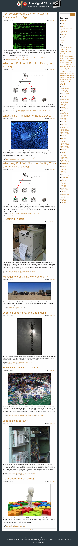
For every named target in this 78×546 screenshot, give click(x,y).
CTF (62, 22)
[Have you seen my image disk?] (29, 389)
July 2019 (63, 137)
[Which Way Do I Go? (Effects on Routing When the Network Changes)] (29, 187)
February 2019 (64, 140)
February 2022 (64, 107)
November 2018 (65, 144)
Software (38, 415)
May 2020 (63, 121)
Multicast (14, 158)
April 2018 (63, 155)
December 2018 (65, 143)
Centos (68, 49)
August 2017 (64, 168)
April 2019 (63, 138)
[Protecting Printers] (29, 242)
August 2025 (64, 90)
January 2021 (64, 112)
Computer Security (64, 53)
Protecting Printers (13, 218)
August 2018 (64, 149)
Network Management (17, 57)
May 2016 (63, 174)
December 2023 (65, 99)
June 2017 (63, 171)
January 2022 (64, 108)
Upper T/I (40, 57)
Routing (31, 57)
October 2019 (64, 132)
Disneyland (73, 56)
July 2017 (63, 169)
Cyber (62, 23)
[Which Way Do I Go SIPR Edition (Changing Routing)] (29, 87)
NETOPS (18, 110)
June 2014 (63, 202)
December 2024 (65, 93)
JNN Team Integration (15, 420)
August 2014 (64, 199)
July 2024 (63, 96)
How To (63, 26)
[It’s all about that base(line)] (29, 500)
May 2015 (63, 185)
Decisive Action (68, 56)
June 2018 (63, 152)
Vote (68, 81)
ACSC (61, 47)
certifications (72, 49)
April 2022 (63, 105)
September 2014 (65, 197)
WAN (45, 57)
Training (72, 77)
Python (66, 73)
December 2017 (65, 161)
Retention (73, 73)
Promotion (62, 73)
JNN (10, 473)
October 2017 (64, 165)
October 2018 (64, 146)
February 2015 (64, 189)
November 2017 (65, 163)
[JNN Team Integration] (29, 444)
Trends (35, 57)
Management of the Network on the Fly (25, 276)
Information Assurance (14, 271)
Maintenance (64, 31)
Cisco (10, 57)
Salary (72, 75)
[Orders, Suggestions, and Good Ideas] (29, 336)
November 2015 (65, 175)
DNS (60, 58)
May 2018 (63, 154)
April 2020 (63, 122)
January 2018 (64, 160)
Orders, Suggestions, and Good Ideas (24, 312)
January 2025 (64, 91)
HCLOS (13, 110)
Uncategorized (64, 39)
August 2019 (64, 135)
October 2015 (64, 177)
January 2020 (64, 127)
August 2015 (64, 180)
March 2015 (64, 188)
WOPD (30, 362)
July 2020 (63, 118)
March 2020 (64, 124)
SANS (61, 77)
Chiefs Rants (63, 51)
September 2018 (65, 147)
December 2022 (65, 101)
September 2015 (65, 179)
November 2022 (65, 102)
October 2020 (64, 115)
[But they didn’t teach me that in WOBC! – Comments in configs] (29, 36)
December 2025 (65, 88)
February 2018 (64, 158)
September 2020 (65, 116)
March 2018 (64, 157)
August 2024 (64, 94)
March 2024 (64, 98)
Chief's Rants (64, 20)
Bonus (65, 49)
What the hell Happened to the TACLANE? (27, 115)
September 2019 (65, 133)
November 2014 (65, 194)
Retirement (63, 75)
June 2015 (63, 183)
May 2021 (63, 110)
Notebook (63, 34)
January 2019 (64, 141)
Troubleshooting (71, 79)
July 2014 (63, 200)
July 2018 (63, 151)
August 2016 (64, 172)
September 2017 (65, 166)
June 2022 (63, 104)
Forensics (63, 25)
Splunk (68, 77)
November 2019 (65, 130)
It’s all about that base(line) (18, 478)
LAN (13, 525)
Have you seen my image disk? (20, 367)
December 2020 (65, 113)
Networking (26, 57)
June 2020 (63, 119)
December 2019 (65, 129)
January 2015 (64, 191)
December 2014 (65, 193)
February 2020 (64, 126)
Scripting (64, 77)
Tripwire (66, 79)
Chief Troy (52, 20)
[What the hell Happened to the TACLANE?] (29, 135)
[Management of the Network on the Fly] (29, 291)
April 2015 (63, 186)
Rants (70, 73)
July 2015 (63, 182)
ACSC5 (64, 47)
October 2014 (64, 196)
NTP (71, 71)
